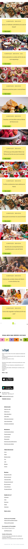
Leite (5, 461)
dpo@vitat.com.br (8, 530)
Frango (5, 466)
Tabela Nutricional (8, 449)
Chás (5, 499)
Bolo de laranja (7, 484)
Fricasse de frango (8, 489)
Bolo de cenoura (7, 477)
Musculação (6, 439)
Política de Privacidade (9, 522)
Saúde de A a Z (7, 495)
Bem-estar (18, 21)
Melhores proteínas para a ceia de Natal (14, 89)
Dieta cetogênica (7, 414)
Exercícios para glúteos (9, 444)
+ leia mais (6, 31)
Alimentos (6, 497)
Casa (21, 53)
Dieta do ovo (7, 411)
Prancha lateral (7, 434)
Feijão (5, 454)
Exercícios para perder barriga (10, 441)
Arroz (5, 452)
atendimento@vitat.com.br (7, 396)
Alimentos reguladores (9, 423)
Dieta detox (6, 416)
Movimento (7, 429)
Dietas (5, 504)
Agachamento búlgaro (9, 431)
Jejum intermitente (8, 421)
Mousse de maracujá (8, 482)
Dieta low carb (7, 409)
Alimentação (10, 21)
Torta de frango (7, 486)
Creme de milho (7, 479)
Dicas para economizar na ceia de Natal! (14, 216)
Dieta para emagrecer (8, 419)
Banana (6, 464)
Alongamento (7, 436)
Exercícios (6, 502)
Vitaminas (6, 507)
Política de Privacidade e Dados (10, 520)
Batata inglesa (7, 457)
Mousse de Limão (7, 474)
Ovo (5, 459)
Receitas (6, 472)
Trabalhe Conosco (6, 398)
